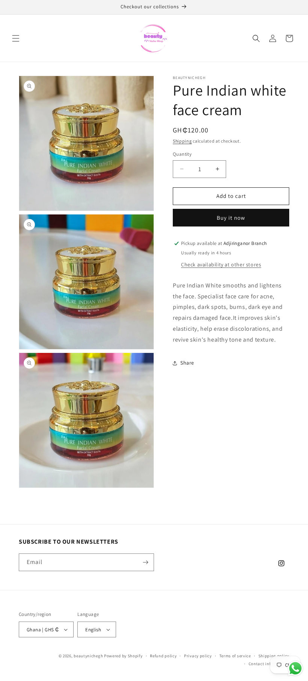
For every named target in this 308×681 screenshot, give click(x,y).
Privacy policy (198, 655)
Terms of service (235, 655)
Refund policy (163, 655)
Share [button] (187, 362)
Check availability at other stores (221, 264)
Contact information (269, 663)
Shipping (182, 141)
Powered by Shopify (123, 655)
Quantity (182, 154)
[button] (16, 38)
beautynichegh (88, 655)
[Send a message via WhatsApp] (295, 668)
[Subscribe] (145, 562)
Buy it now (231, 217)
